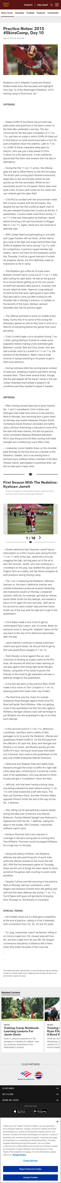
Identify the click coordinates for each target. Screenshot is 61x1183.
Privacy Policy (19, 1155)
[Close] (57, 1121)
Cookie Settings (30, 1160)
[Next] (39, 537)
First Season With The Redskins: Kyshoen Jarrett (30, 484)
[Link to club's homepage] (5, 3)
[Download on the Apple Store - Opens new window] (19, 1111)
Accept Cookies (30, 1177)
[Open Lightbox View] (30, 524)
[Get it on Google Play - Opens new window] (40, 1112)
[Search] (51, 5)
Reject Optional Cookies (30, 1169)
